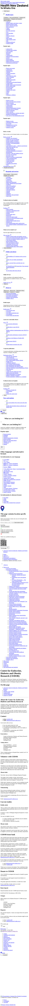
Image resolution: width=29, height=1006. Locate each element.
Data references (9, 369)
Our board (8, 311)
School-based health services (15, 644)
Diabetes (8, 29)
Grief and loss (9, 162)
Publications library (20, 290)
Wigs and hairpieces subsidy (12, 242)
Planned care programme (14, 638)
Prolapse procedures (10, 73)
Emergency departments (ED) (12, 210)
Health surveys (9, 361)
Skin (7, 40)
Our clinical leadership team (12, 313)
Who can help (6, 235)
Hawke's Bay (9, 180)
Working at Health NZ (11, 390)
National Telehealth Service (15, 631)
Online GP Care (7, 282)
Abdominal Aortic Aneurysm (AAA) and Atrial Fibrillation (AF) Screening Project (20, 584)
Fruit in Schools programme (15, 604)
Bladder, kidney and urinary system (14, 23)
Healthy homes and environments (13, 84)
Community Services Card (12, 244)
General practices (10, 211)
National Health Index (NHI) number (14, 246)
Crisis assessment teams (11, 158)
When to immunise (10, 110)
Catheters (8, 74)
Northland (8, 184)
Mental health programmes (15, 626)
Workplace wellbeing (11, 95)
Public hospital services (14, 640)
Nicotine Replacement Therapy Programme (18, 571)
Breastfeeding (9, 152)
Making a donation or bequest (12, 375)
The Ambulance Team (14, 650)
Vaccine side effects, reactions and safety (15, 113)
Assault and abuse (10, 161)
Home (4, 554)
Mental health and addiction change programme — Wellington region (17, 628)
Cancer (7, 28)
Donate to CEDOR (7, 695)
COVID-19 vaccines (10, 126)
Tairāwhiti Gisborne (10, 189)
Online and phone (7, 248)
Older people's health (11, 39)
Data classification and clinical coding (14, 366)
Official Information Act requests (13, 374)
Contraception (9, 105)
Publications (6, 662)
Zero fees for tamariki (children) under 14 (15, 239)
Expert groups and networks (12, 315)
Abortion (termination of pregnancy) (14, 150)
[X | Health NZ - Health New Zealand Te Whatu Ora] (1, 995)
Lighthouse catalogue (11, 362)
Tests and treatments (14, 17)
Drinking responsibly (11, 79)
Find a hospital (7, 174)
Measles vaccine (9, 100)
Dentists (8, 213)
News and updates (7, 938)
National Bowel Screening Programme (17, 621)
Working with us (10, 298)
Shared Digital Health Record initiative (17, 648)
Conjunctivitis (9, 55)
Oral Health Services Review (15, 635)
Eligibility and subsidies (9, 175)
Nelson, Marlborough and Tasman (13, 183)
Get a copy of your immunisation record (15, 115)
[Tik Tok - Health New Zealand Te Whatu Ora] (1, 993)
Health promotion (13, 609)
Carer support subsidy (11, 240)
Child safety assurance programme (16, 597)
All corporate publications (12, 323)
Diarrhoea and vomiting (11, 50)
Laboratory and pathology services (16, 620)
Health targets (6, 309)
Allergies (8, 21)
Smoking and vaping (10, 89)
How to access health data (12, 359)
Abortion (8, 72)
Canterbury (8, 179)
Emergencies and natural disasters (13, 82)
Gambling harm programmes (15, 605)
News (4, 322)
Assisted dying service (14, 595)
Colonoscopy (9, 69)
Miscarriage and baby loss (12, 147)
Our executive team (10, 310)
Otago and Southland (11, 186)
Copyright (5, 1002)
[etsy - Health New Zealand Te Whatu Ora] (14, 989)
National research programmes (10, 559)
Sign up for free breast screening (13, 101)
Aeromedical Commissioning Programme (18, 587)
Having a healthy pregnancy (12, 140)
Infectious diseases (10, 35)
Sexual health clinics (10, 214)
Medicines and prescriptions (12, 56)
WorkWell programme (14, 654)
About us (6, 284)
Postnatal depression (10, 149)
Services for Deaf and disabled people (14, 218)
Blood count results (10, 68)
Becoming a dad (9, 156)
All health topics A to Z (8, 166)
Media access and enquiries (12, 373)
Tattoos (7, 91)
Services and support (8, 950)
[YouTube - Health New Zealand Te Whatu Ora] (1, 991)
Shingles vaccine (10, 127)
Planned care (9, 222)
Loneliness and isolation (11, 163)
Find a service (14, 174)
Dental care (8, 78)
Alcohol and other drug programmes (17, 591)
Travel (7, 92)
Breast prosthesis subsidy (11, 241)
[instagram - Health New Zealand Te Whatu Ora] (1, 959)
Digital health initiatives (14, 599)
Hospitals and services (8, 167)
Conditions (6, 17)
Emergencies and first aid (11, 62)
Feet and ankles (9, 33)
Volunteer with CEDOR (8, 691)
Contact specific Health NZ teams (13, 371)
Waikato (8, 192)
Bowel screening (10, 103)
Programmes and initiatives (12, 294)
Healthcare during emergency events (17, 655)
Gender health (9, 83)
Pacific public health (10, 86)
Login (3, 412)
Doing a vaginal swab (11, 104)
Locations (5, 947)
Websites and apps (7, 946)
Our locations (9, 391)
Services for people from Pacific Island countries (17, 237)
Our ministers (9, 314)
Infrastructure (12, 614)
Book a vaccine (9, 111)
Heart (7, 34)
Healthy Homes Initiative (14, 611)
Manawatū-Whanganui (11, 182)
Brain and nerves (10, 27)
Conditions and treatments (9, 935)
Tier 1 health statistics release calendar (14, 360)
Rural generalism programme (15, 642)
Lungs (7, 37)
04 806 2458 (10, 719)
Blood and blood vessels (11, 24)
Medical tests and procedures (12, 61)
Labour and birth (10, 148)
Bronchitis (8, 52)
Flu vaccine (8, 123)
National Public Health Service (13, 220)
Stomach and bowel (10, 42)
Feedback (5, 208)
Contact (5, 690)
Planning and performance (12, 297)
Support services (10, 219)
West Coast (8, 196)
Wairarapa (8, 193)
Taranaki (8, 191)
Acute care (11, 572)
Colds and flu (9, 49)
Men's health (9, 38)
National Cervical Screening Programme (18, 623)
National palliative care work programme (18, 630)
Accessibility (6, 1001)
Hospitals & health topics (6, 2)
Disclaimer (5, 948)
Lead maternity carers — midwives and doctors (16, 145)
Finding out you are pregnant (12, 139)
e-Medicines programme (14, 600)
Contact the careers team (11, 393)
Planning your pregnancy (11, 138)
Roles (7, 392)
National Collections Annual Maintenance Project (17, 367)
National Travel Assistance (12, 245)
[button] (3, 926)
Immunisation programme (14, 612)
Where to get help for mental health (14, 157)
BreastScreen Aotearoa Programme (17, 596)
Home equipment (10, 60)
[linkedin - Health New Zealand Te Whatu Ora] (1, 961)
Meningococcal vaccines (11, 125)
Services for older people (11, 217)
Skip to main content (5, 1)
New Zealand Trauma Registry (13, 364)
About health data (10, 357)
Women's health (9, 43)
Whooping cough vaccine (12, 122)
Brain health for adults (11, 76)
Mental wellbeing (7, 20)
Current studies (6, 692)
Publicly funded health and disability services (16, 236)
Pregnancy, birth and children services (14, 153)
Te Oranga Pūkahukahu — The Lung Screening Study (19, 580)
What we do (6, 290)
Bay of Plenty (9, 178)
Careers (14, 2)
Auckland (8, 177)
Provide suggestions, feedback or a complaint (16, 376)
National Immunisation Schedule (13, 108)
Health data (6, 292)
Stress (7, 164)
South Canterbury (10, 188)
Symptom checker (13, 649)
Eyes (7, 32)
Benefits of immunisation (11, 114)
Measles (8, 54)
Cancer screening (10, 77)
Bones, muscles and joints (12, 25)
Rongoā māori (9, 59)
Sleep (7, 93)
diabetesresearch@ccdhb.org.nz (13, 720)
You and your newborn (11, 154)
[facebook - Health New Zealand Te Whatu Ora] (1, 957)
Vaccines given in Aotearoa (12, 109)
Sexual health (9, 88)
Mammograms (9, 70)
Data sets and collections (11, 356)
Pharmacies (8, 215)
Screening (8, 144)
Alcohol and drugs (10, 159)
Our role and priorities (11, 293)
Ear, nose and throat (10, 30)
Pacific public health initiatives (16, 636)
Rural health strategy (13, 643)
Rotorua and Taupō (10, 187)
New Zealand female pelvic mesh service (15, 223)
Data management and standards (13, 365)
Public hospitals (9, 209)
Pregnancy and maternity (16, 19)
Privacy (5, 999)
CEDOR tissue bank (8, 694)
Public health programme (14, 639)
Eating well (8, 81)
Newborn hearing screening (15, 633)
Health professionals (20, 2)
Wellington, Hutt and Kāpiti (12, 194)
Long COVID (9, 51)
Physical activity (9, 87)
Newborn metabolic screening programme (18, 634)
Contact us (12, 292)
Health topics (6, 11)
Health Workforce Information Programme (18, 610)
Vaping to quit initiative (14, 586)
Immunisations (7, 19)
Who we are (12, 290)
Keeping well (22, 17)
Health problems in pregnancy (13, 142)
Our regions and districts (11, 296)
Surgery (8, 57)
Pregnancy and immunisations (12, 143)
